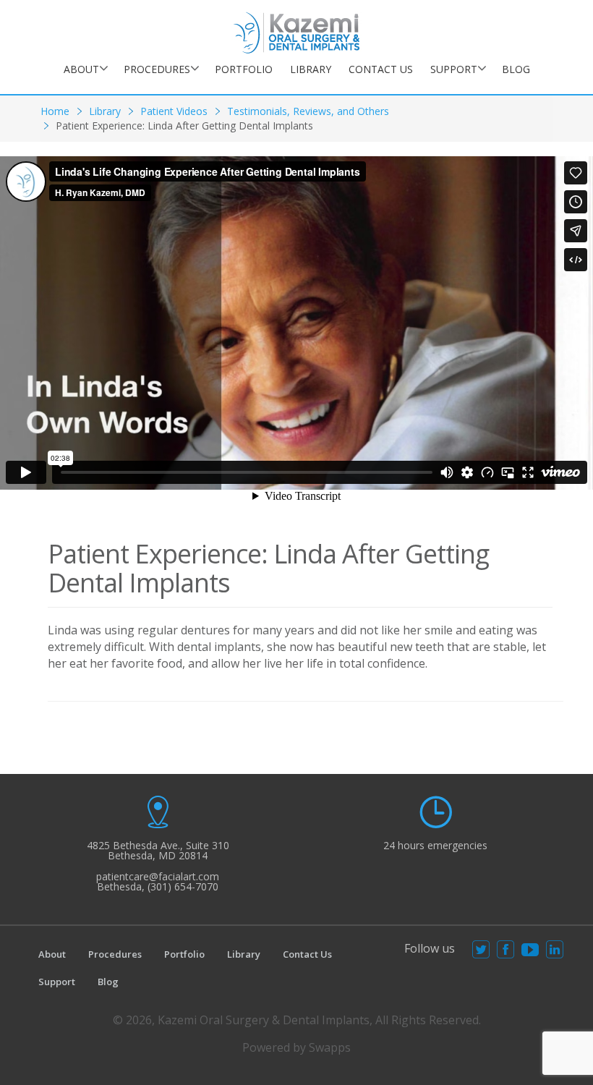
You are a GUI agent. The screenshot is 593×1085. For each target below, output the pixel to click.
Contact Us (381, 69)
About (81, 69)
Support (453, 69)
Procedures (157, 69)
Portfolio (244, 69)
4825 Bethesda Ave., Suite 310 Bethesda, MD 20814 (158, 850)
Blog (516, 69)
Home (54, 111)
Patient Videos (174, 111)
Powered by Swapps (296, 1047)
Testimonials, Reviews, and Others (308, 111)
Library (310, 69)
